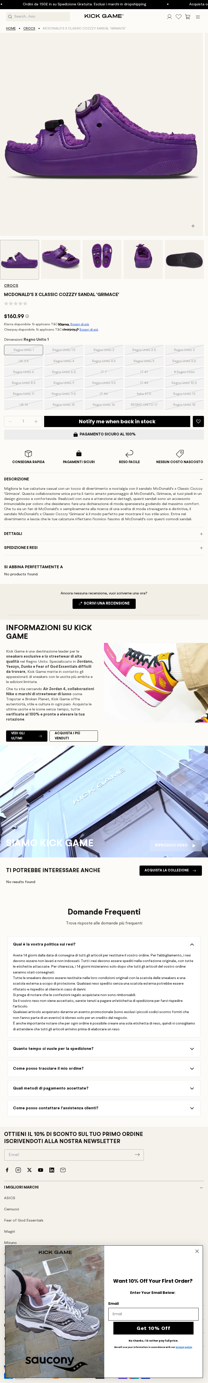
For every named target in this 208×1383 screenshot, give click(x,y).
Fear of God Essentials (23, 1221)
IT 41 (150, 373)
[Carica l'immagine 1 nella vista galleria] (19, 260)
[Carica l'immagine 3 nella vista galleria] (102, 259)
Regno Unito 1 (27, 351)
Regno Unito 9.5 (106, 384)
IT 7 (110, 373)
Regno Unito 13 (186, 395)
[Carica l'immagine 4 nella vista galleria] (143, 259)
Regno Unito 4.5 (106, 363)
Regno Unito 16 (106, 406)
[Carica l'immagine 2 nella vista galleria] (60, 259)
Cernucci (11, 1209)
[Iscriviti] (137, 1154)
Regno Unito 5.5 (186, 363)
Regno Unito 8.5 (26, 384)
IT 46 (110, 395)
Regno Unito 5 (147, 363)
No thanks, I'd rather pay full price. (153, 1341)
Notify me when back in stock (117, 421)
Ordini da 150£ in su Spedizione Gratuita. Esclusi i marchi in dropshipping (62, 4)
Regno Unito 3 (187, 351)
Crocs (29, 28)
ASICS (9, 1198)
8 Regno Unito (187, 373)
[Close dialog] (197, 1251)
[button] (188, 17)
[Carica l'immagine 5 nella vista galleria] (184, 259)
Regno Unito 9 (67, 384)
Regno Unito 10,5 (186, 384)
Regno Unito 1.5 (66, 351)
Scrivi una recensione (109, 605)
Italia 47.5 (148, 395)
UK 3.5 (29, 363)
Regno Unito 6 (26, 373)
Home (11, 28)
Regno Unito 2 (107, 351)
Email (113, 1303)
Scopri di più (79, 324)
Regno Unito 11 (26, 395)
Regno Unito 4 (67, 363)
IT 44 (150, 384)
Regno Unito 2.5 (146, 351)
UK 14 (30, 406)
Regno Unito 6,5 (66, 373)
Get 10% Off (153, 1328)
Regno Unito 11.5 (66, 395)
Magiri (9, 1232)
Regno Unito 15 (66, 406)
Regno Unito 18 (186, 406)
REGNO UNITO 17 (145, 406)
